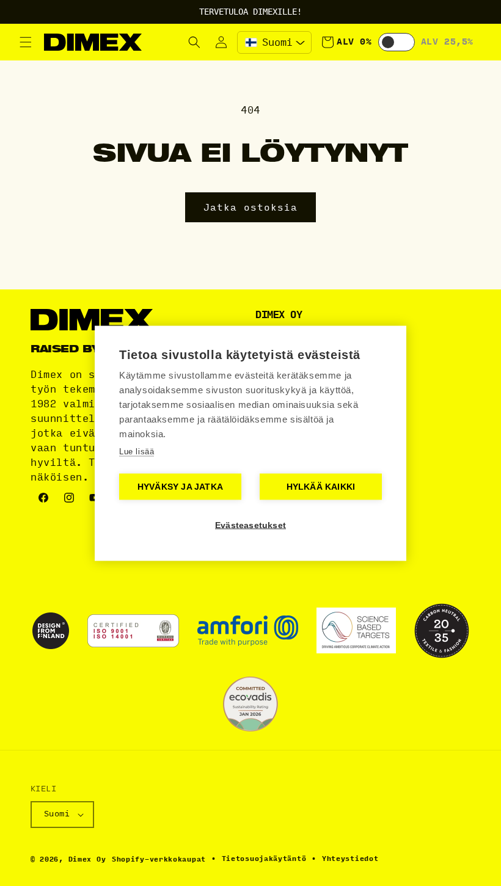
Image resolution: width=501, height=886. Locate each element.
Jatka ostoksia (250, 207)
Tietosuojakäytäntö (264, 859)
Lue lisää (136, 451)
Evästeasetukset (250, 524)
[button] (25, 42)
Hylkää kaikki (321, 486)
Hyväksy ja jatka (180, 486)
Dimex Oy (87, 859)
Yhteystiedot (350, 859)
